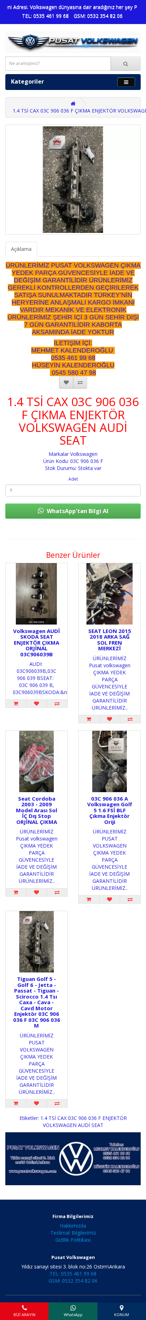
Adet (73, 479)
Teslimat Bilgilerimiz (73, 1232)
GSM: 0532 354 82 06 (98, 15)
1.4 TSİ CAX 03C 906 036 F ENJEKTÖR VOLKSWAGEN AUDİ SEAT (83, 1121)
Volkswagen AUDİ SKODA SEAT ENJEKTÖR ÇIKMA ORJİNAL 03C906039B (36, 642)
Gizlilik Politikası (73, 1239)
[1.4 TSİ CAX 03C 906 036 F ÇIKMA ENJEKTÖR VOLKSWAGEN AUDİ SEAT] (73, 180)
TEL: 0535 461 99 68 (45, 15)
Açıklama (21, 249)
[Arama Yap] (126, 63)
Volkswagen (83, 454)
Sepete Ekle (73, 531)
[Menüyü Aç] (126, 82)
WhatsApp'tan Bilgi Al (76, 511)
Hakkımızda (73, 1225)
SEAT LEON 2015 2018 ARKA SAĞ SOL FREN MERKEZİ (109, 639)
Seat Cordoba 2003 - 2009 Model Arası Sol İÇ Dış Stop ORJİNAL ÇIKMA (36, 810)
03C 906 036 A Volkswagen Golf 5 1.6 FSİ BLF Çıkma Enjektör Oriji (109, 810)
